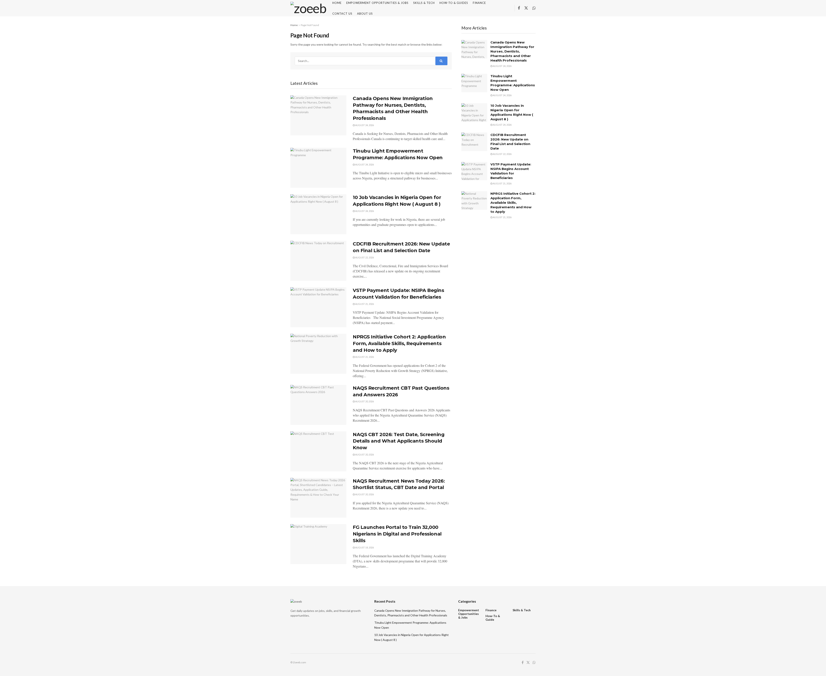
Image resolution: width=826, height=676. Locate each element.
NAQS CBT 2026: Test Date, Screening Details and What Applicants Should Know (399, 441)
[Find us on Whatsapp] (534, 8)
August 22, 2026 (364, 257)
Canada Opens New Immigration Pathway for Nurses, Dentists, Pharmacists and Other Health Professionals (512, 51)
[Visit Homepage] (308, 8)
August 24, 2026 (364, 125)
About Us (365, 13)
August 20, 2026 (364, 401)
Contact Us (342, 13)
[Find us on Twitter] (526, 8)
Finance (490, 610)
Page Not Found (310, 25)
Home (294, 25)
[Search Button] (441, 61)
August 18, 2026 (364, 547)
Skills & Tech (522, 610)
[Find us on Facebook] (519, 8)
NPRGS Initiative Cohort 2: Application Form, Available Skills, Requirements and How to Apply (399, 343)
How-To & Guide (492, 617)
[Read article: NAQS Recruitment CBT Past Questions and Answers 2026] (318, 405)
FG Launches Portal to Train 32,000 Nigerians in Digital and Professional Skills (397, 533)
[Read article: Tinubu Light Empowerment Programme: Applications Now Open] (318, 168)
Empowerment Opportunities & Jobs (468, 613)
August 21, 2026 (364, 304)
